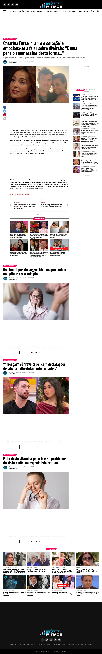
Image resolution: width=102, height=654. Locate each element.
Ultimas (64, 11)
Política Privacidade (83, 11)
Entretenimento (48, 11)
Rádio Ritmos (13, 62)
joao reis (43, 199)
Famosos (39, 11)
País (28, 11)
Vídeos (92, 11)
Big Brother (57, 11)
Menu (14, 11)
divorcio (37, 199)
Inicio (9, 11)
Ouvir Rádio (21, 11)
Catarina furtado (29, 199)
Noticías (33, 11)
